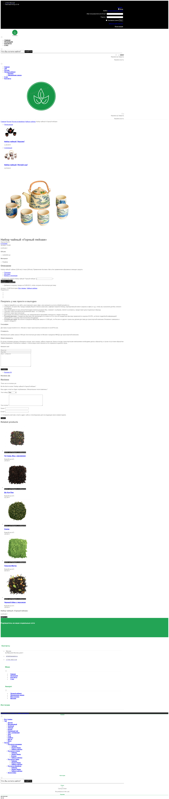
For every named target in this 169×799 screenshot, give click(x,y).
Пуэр (9, 736)
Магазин (13, 698)
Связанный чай (13, 731)
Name (3, 408)
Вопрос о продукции (10, 275)
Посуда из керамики (15, 744)
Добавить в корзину (6, 280)
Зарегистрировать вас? (115, 10)
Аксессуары (12, 773)
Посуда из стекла (14, 751)
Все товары (22, 288)
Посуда (6, 70)
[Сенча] (17, 524)
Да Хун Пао (9, 492)
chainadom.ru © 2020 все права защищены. (15, 713)
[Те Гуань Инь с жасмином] (17, 451)
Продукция (8, 42)
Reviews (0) (8, 372)
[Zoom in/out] (6, 796)
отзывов (4, 243)
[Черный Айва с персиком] (17, 597)
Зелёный (11, 726)
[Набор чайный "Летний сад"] (10, 161)
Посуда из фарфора (18, 121)
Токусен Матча (10, 566)
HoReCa (120, 7)
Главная (7, 40)
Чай (5, 68)
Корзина (10, 73)
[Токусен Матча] (17, 560)
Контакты (8, 43)
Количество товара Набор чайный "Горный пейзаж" (19, 278)
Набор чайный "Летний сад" (16, 165)
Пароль (103, 17)
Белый (10, 729)
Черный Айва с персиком (15, 602)
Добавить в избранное (8, 282)
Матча (10, 739)
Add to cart (7, 452)
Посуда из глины (13, 759)
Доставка (7, 274)
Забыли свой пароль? (116, 23)
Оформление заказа (15, 75)
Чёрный (10, 728)
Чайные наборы (30, 121)
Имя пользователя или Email (96, 14)
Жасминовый (12, 724)
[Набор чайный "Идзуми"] (10, 138)
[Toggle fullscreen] (5, 796)
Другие (10, 723)
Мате (9, 741)
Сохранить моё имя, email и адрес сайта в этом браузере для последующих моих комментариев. (34, 415)
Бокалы (14, 756)
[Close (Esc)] (1, 796)
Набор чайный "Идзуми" (14, 141)
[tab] (64, 372)
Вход (121, 9)
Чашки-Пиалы (16, 748)
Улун (9, 734)
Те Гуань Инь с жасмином (15, 456)
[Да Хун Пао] (17, 487)
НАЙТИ (28, 51)
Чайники (14, 746)
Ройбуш (10, 738)
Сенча (6, 529)
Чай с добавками (14, 733)
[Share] (3, 796)
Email (3, 411)
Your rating (4, 392)
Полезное (7, 272)
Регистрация (119, 26)
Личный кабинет (10, 72)
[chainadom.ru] (15, 35)
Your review (5, 405)
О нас (6, 45)
